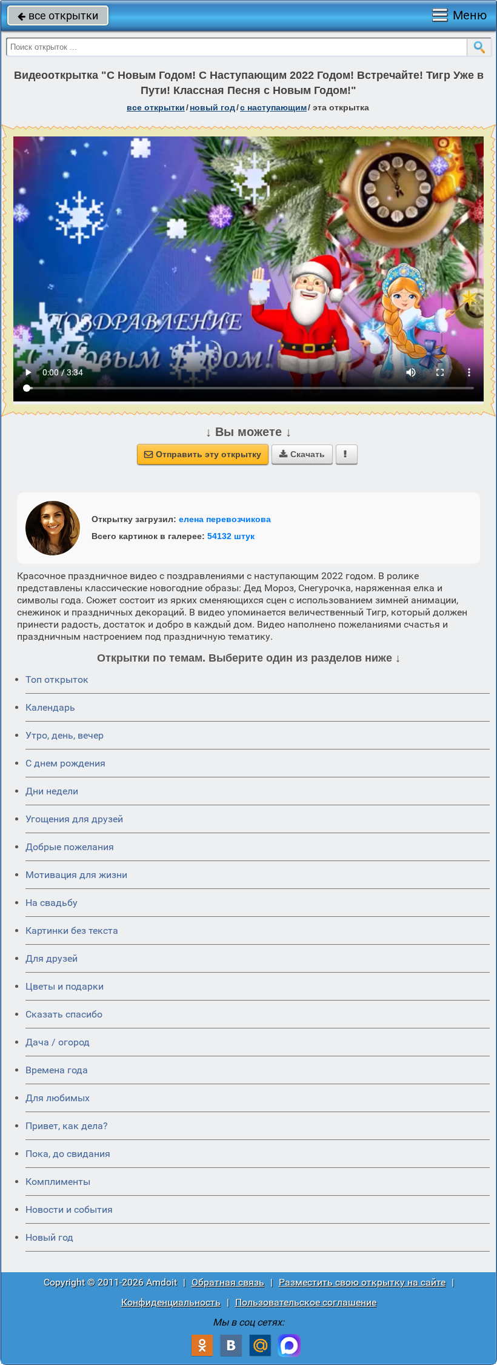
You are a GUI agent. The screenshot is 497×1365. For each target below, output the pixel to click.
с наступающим (273, 107)
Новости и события (69, 1209)
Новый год (49, 1237)
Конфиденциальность (171, 1302)
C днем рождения (65, 763)
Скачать (302, 454)
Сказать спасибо (63, 1014)
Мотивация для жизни (76, 874)
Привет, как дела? (66, 1126)
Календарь (50, 707)
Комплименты (57, 1181)
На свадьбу (51, 902)
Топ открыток (56, 679)
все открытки (58, 15)
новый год (212, 107)
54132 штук (231, 536)
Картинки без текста (71, 930)
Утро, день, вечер (64, 735)
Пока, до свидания (67, 1153)
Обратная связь (228, 1282)
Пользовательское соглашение (305, 1302)
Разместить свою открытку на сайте (362, 1282)
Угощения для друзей (74, 819)
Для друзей (51, 958)
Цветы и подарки (64, 986)
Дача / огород (57, 1042)
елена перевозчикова (225, 519)
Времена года (56, 1070)
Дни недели (51, 791)
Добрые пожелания (69, 847)
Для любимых (57, 1098)
